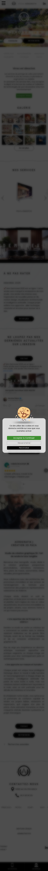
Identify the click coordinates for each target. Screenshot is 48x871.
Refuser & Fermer (24, 443)
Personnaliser (24, 448)
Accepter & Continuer (24, 437)
